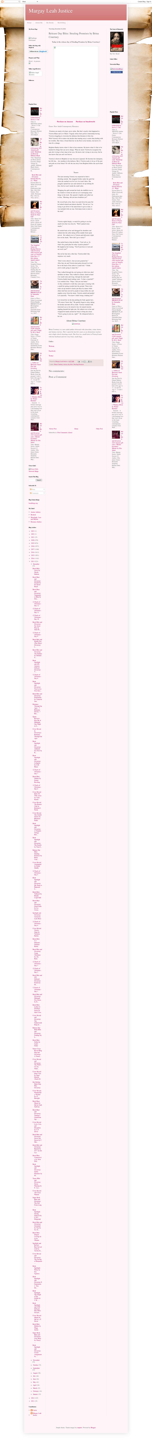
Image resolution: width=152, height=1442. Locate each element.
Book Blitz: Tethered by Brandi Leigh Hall (37, 895)
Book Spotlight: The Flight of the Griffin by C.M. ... (37, 1295)
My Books (50, 22)
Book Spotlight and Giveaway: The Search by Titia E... (37, 842)
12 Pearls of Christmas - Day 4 (37, 923)
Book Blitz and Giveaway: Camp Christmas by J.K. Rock (37, 954)
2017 (33, 549)
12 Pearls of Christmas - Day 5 (37, 873)
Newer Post (53, 429)
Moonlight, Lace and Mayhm (36, 518)
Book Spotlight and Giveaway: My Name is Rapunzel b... (37, 883)
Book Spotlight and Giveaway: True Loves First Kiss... (37, 686)
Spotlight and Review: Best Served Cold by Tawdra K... (37, 1247)
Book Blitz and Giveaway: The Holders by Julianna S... (37, 653)
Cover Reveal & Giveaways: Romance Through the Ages (37, 733)
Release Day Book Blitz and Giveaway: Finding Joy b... (37, 1032)
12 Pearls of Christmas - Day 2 (37, 970)
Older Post (99, 429)
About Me (39, 22)
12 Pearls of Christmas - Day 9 (37, 634)
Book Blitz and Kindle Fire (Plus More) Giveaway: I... (37, 643)
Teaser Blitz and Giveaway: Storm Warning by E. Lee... (37, 1183)
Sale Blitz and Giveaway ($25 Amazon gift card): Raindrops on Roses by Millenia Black (36, 147)
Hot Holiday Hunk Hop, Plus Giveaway (37, 1085)
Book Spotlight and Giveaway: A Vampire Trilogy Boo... (37, 829)
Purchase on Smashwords (85, 121)
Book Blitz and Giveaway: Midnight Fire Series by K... (37, 998)
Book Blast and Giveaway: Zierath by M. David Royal (37, 581)
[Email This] (82, 361)
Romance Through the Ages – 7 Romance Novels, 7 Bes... (37, 709)
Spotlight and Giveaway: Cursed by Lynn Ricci (37, 915)
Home (29, 22)
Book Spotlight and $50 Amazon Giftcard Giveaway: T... (37, 666)
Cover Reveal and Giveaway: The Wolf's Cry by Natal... (37, 1064)
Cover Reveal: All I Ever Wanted (37, 1193)
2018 (33, 546)
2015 (33, 555)
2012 (33, 1398)
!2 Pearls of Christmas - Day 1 (37, 989)
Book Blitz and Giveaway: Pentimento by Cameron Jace (37, 697)
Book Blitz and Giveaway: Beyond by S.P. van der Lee (37, 1149)
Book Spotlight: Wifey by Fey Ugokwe (37, 1269)
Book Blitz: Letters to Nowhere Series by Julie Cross (37, 1008)
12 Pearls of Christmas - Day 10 (37, 617)
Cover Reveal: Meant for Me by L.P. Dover (37, 1318)
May (34, 1382)
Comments (35, 493)
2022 (33, 534)
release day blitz (68, 364)
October (36, 1365)
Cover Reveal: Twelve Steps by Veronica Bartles (37, 932)
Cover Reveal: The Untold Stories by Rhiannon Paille (37, 816)
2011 (33, 1401)
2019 (33, 543)
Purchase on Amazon (65, 121)
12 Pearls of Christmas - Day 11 (37, 610)
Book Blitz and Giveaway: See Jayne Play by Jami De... (37, 626)
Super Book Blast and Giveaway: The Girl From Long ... (37, 1202)
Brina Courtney (58, 364)
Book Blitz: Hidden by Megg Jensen (37, 1327)
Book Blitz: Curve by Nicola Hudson (36, 571)
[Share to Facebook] (89, 361)
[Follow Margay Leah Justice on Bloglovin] (38, 52)
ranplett (79, 1427)
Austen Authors (36, 512)
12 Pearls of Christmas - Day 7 (37, 772)
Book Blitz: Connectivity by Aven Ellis (37, 1158)
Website (51, 346)
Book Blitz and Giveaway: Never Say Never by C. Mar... (37, 1138)
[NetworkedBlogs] (116, 69)
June (34, 1379)
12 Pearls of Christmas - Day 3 (37, 963)
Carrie (35, 1410)
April (35, 1385)
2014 (33, 558)
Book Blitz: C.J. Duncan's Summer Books (36, 942)
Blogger (93, 1427)
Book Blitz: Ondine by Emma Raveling (37, 779)
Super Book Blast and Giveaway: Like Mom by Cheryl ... (37, 1337)
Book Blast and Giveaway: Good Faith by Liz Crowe (37, 905)
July (34, 1376)
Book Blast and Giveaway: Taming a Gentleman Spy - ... (37, 1114)
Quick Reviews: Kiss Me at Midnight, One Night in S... (37, 721)
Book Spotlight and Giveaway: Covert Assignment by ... (37, 1350)
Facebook (52, 351)
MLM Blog (62, 22)
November (36, 1360)
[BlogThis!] (85, 361)
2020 (33, 540)
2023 (33, 531)
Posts (33, 489)
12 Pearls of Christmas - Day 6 (37, 787)
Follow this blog (116, 72)
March (35, 1388)
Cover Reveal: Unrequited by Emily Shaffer (37, 865)
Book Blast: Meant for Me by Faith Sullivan (37, 1104)
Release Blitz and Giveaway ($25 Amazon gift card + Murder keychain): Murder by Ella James (36, 433)
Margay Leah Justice (51, 10)
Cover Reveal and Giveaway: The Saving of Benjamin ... (37, 1258)
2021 (33, 537)
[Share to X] (87, 361)
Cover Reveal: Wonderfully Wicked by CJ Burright (37, 1094)
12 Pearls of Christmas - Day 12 (37, 604)
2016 (33, 552)
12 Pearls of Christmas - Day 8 (37, 676)
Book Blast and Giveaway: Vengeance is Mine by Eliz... (37, 594)
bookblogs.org (33, 503)
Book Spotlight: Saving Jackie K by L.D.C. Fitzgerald (37, 1214)
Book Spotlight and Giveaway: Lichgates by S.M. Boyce (37, 761)
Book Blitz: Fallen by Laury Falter (36, 1043)
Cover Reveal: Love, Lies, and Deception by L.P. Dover (37, 1127)
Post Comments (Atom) (64, 432)
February (36, 1391)
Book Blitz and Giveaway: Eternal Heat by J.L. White (36, 177)
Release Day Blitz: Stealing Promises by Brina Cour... (37, 854)
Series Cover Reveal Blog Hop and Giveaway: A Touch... (37, 1052)
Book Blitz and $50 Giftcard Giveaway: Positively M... (37, 980)
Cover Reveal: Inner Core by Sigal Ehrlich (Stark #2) (37, 1075)
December (36, 564)
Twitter (51, 356)
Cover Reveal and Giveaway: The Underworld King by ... (37, 1020)
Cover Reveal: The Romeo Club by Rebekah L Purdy (37, 806)
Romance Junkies (36, 522)
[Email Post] (78, 361)
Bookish (33, 515)
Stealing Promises (79, 364)
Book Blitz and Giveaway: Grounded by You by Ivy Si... (37, 1226)
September (36, 1368)
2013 (33, 561)
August (35, 1373)
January (35, 1394)
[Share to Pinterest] (91, 361)
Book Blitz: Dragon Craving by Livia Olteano (37, 1236)
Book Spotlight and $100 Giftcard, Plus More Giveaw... (37, 1307)
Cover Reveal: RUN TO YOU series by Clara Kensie (37, 795)
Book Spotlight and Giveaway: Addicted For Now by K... (37, 747)
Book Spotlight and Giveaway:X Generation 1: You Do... (37, 1282)
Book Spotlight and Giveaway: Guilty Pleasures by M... (37, 1169)
